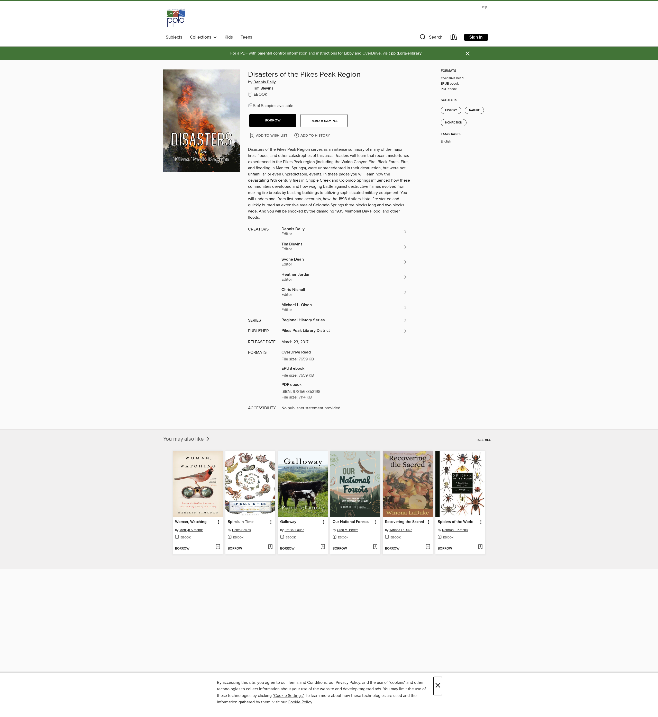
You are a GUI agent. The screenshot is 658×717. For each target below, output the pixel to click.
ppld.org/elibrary (406, 53)
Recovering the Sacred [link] (404, 522)
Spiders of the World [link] (455, 522)
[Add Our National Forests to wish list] (375, 547)
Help (483, 7)
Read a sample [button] (324, 121)
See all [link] (484, 440)
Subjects (174, 37)
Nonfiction (453, 123)
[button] (430, 38)
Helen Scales (241, 530)
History (451, 110)
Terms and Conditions (307, 682)
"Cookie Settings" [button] (288, 695)
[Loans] (454, 38)
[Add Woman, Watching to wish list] (218, 547)
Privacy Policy (348, 682)
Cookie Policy (300, 702)
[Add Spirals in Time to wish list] (270, 547)
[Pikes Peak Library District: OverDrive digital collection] (176, 18)
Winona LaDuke (400, 530)
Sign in (476, 37)
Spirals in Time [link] (240, 522)
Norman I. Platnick (455, 530)
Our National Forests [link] (351, 522)
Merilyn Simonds (191, 530)
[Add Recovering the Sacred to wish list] (428, 547)
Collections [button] (201, 37)
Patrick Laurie (294, 530)
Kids (229, 37)
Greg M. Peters (347, 530)
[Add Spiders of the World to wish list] (480, 547)
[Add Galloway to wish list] (322, 547)
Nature (474, 110)
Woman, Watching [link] (191, 522)
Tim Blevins (263, 88)
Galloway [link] (288, 522)
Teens (246, 37)
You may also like (184, 439)
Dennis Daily (264, 82)
